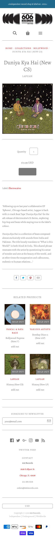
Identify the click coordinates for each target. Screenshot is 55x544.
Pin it (30, 277)
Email (38, 277)
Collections (23, 48)
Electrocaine (15, 188)
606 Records (35, 513)
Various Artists (40, 329)
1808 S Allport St (27, 469)
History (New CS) (14, 384)
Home (9, 48)
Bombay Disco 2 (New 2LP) (40, 336)
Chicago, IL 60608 (27, 475)
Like (16, 277)
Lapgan (27, 76)
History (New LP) (40, 384)
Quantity (21, 151)
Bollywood (40, 48)
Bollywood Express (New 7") (15, 339)
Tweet (23, 277)
